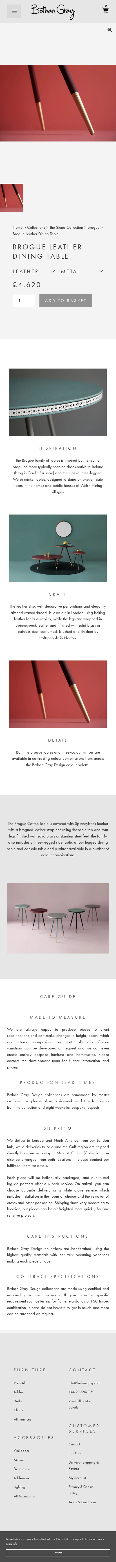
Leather (26, 271)
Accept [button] (58, 1552)
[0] (105, 12)
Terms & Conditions (82, 1502)
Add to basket (66, 300)
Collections (36, 227)
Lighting (19, 1487)
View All (20, 1383)
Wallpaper (21, 1450)
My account (77, 1477)
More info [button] (11, 1544)
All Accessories (25, 1496)
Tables (18, 1391)
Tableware (21, 1478)
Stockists (75, 1453)
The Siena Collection (66, 227)
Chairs (18, 1410)
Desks (18, 1401)
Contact (74, 1444)
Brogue (93, 227)
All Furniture (22, 1419)
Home (18, 227)
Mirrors (19, 1459)
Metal (71, 271)
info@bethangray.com (84, 1383)
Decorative (22, 1468)
